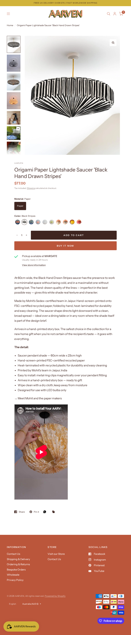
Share (22, 511)
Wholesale (13, 574)
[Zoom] (113, 42)
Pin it (36, 511)
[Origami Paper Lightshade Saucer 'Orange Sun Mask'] (17, 222)
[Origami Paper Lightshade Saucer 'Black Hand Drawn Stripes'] (24, 222)
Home (10, 25)
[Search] (108, 14)
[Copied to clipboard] (54, 511)
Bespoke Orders (16, 569)
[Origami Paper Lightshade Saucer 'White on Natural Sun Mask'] (58, 222)
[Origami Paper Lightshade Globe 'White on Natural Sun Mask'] (72, 222)
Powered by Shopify (55, 596)
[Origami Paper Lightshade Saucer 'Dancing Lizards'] (31, 222)
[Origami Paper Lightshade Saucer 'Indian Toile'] (38, 222)
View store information (34, 265)
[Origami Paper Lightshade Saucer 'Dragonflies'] (45, 222)
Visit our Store (56, 553)
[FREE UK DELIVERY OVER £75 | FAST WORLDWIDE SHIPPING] (65, 3)
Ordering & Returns (18, 564)
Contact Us (13, 553)
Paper (20, 205)
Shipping (31, 188)
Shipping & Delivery (18, 559)
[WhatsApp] (45, 511)
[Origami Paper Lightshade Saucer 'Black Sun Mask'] (65, 222)
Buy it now (65, 245)
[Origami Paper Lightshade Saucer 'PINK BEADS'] (79, 222)
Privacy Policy (15, 580)
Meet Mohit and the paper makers (40, 398)
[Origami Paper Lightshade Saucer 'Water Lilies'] (52, 222)
